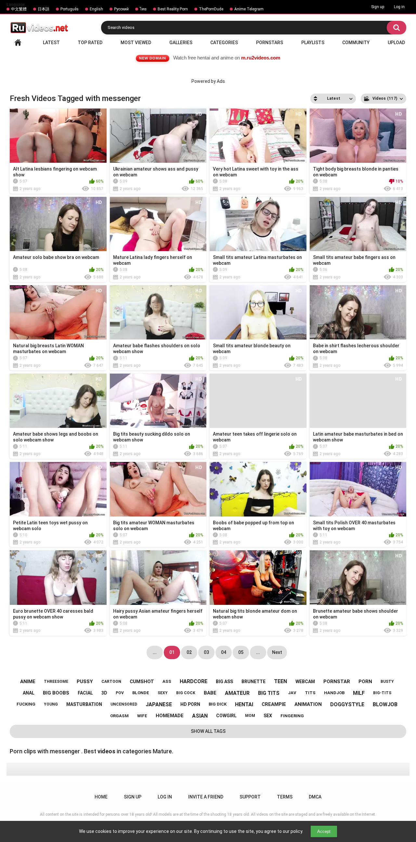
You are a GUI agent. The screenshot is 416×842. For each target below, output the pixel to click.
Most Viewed (136, 42)
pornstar (336, 681)
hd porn (190, 704)
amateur (237, 693)
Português (69, 9)
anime (27, 681)
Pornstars (269, 42)
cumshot (142, 681)
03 (206, 652)
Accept (324, 831)
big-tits (382, 693)
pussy (85, 681)
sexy (163, 693)
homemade (170, 716)
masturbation (84, 704)
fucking (26, 704)
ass (166, 681)
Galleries (180, 42)
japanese (159, 704)
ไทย (143, 9)
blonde (140, 692)
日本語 (43, 9)
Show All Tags (208, 731)
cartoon (111, 681)
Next (277, 652)
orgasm (119, 715)
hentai (244, 704)
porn (365, 681)
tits (310, 692)
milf (359, 693)
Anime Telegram (249, 9)
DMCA (315, 796)
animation (308, 704)
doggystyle (347, 704)
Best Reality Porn (173, 9)
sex (268, 715)
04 (223, 652)
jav (292, 692)
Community (356, 42)
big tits (269, 693)
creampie (274, 704)
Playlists (312, 42)
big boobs (56, 693)
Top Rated (90, 42)
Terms (284, 796)
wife (142, 715)
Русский (121, 9)
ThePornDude (211, 9)
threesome (56, 681)
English (96, 9)
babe (210, 693)
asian (200, 716)
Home (18, 42)
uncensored (123, 704)
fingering (292, 715)
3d (104, 692)
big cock (185, 693)
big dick (218, 704)
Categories (224, 42)
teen (280, 681)
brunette (253, 681)
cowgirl (226, 715)
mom (250, 715)
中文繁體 (19, 9)
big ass (224, 681)
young (51, 704)
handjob (334, 692)
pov (120, 693)
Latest (51, 42)
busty (387, 681)
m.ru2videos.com (260, 57)
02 (189, 652)
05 (240, 652)
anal (28, 692)
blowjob (385, 704)
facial (85, 692)
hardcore (193, 681)
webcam (305, 681)
